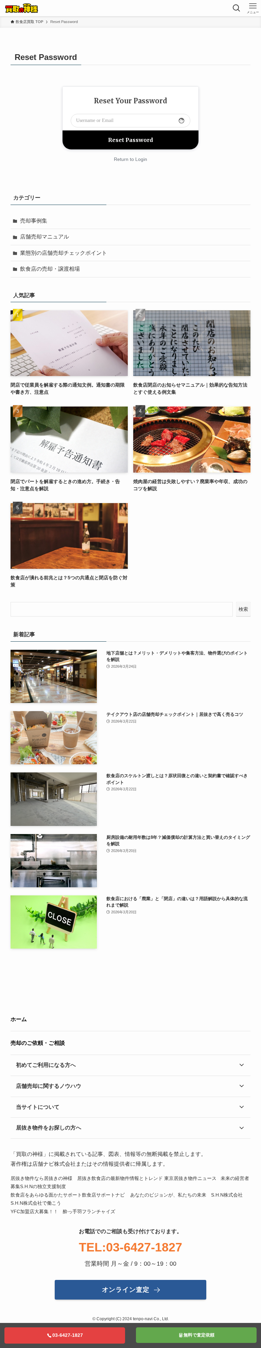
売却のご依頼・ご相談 (38, 1043)
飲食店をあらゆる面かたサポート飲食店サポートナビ (68, 1195)
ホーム (19, 1019)
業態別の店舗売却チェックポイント (63, 253)
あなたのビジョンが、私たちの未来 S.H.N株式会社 (187, 1195)
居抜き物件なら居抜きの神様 (41, 1178)
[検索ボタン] (236, 8)
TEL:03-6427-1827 (130, 1247)
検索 (243, 609)
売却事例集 (33, 221)
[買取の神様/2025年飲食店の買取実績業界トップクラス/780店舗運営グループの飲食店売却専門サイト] (21, 8)
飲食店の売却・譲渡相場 (50, 269)
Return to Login (130, 159)
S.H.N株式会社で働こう (36, 1203)
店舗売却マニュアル (44, 237)
